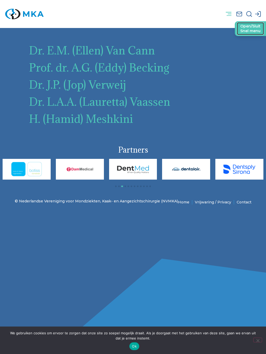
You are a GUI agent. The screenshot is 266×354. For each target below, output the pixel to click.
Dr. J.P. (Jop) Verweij (77, 84)
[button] (228, 14)
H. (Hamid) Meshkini (81, 119)
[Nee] (257, 340)
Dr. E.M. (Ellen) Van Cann (92, 50)
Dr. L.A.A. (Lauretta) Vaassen (99, 102)
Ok (134, 346)
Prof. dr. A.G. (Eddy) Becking (99, 67)
